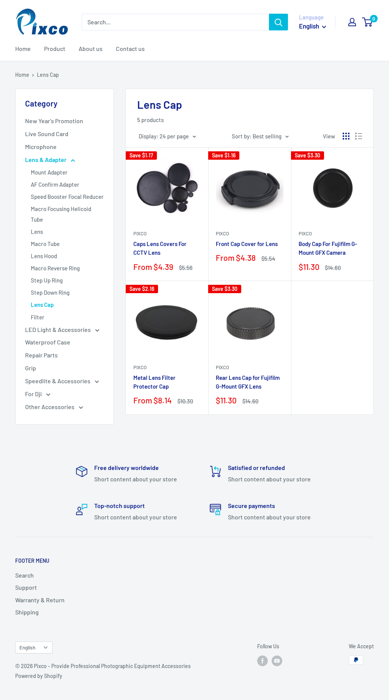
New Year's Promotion (54, 120)
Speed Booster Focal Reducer (67, 196)
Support (26, 587)
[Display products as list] (358, 136)
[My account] (352, 22)
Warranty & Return (40, 599)
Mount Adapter (49, 172)
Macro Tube (45, 243)
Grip (30, 367)
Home (23, 48)
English (27, 647)
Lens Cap (42, 304)
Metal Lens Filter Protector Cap (154, 382)
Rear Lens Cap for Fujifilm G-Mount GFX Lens (248, 382)
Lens (37, 231)
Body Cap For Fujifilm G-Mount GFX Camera (328, 248)
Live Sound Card (46, 133)
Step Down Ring (50, 292)
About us (91, 48)
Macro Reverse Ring (55, 268)
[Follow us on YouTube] (277, 661)
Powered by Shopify (38, 676)
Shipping (27, 612)
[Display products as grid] (346, 136)
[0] (367, 22)
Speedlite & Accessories (58, 380)
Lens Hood (44, 255)
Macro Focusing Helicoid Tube (61, 214)
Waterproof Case (47, 342)
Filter (37, 317)
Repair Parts (41, 355)
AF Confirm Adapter (55, 184)
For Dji (34, 393)
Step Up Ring (47, 280)
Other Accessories (50, 406)
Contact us (130, 48)
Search (24, 575)
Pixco (140, 233)
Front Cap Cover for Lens (247, 243)
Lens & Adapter (46, 159)
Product (54, 48)
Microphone (41, 146)
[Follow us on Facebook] (262, 661)
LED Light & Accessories (58, 329)
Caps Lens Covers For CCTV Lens (160, 248)
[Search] (278, 22)
